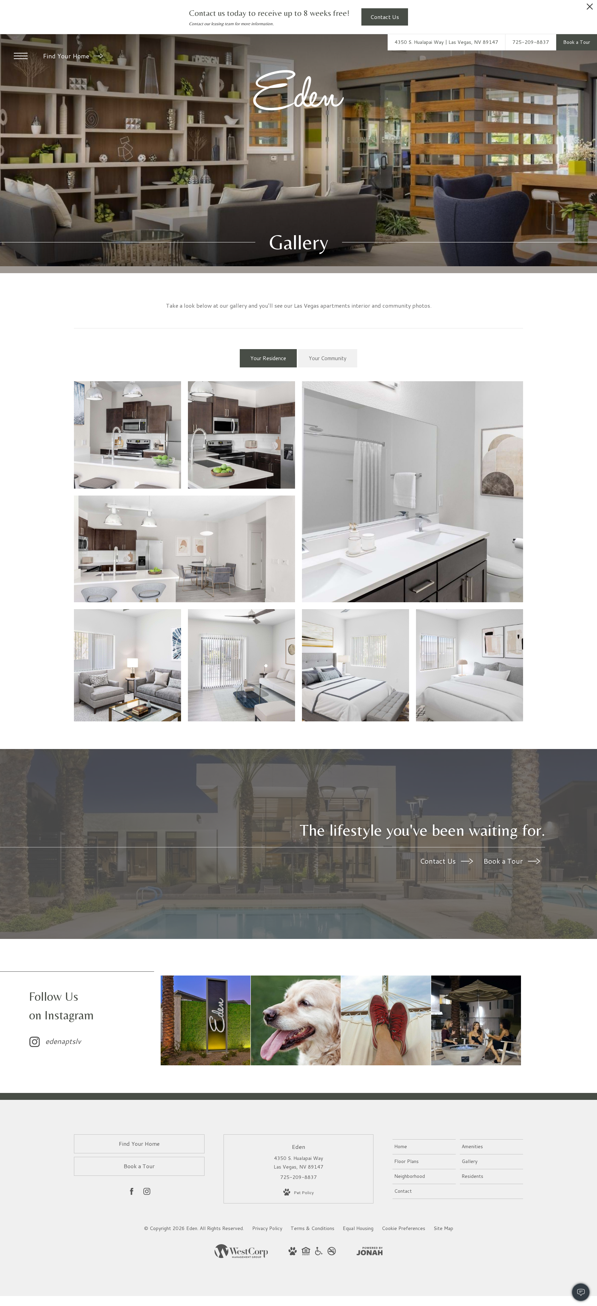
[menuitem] (424, 1147)
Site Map (443, 1228)
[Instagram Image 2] (296, 1020)
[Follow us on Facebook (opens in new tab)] (131, 1193)
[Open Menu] (21, 56)
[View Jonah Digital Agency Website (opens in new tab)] (370, 1252)
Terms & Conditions (312, 1228)
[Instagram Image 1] (205, 1020)
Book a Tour (503, 861)
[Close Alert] (589, 8)
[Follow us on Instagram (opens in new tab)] (146, 1193)
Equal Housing (358, 1228)
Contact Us (438, 861)
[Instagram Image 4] (476, 1020)
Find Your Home (67, 55)
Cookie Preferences (403, 1228)
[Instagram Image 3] (386, 1020)
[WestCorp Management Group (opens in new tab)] (241, 1256)
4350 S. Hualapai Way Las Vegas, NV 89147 (298, 1162)
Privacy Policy (267, 1228)
